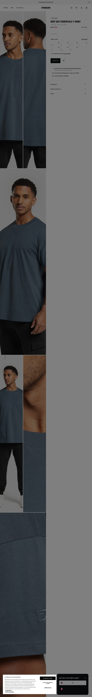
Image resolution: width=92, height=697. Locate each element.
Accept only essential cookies (48, 683)
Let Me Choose (47, 687)
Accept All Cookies (47, 678)
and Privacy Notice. (9, 692)
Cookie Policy (8, 690)
